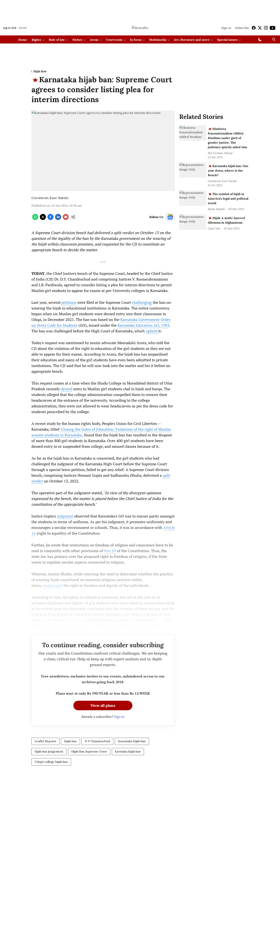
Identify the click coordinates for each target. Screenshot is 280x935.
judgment (65, 516)
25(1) (90, 625)
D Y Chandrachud (97, 741)
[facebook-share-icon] (50, 219)
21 (160, 620)
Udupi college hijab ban (51, 762)
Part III (110, 550)
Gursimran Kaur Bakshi (49, 198)
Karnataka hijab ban (132, 741)
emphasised (53, 585)
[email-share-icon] (66, 219)
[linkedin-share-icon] (58, 219)
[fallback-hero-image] (192, 133)
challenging (142, 302)
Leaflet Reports (45, 741)
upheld (152, 331)
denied (66, 388)
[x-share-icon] (43, 219)
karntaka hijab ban (128, 751)
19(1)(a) (74, 620)
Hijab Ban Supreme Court (89, 751)
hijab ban (70, 741)
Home (22, 40)
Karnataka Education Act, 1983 (143, 325)
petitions (68, 302)
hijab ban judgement (49, 751)
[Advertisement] (140, 10)
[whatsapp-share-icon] (35, 219)
